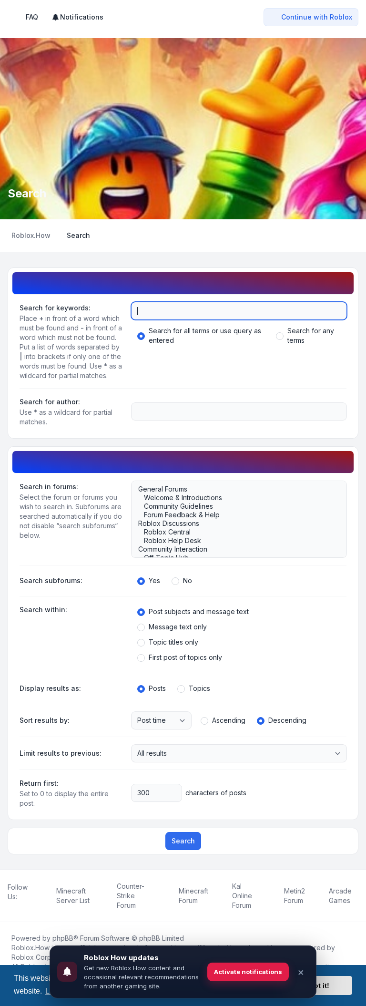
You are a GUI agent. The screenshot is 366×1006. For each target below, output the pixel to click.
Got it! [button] (319, 985)
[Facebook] (9, 907)
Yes (154, 580)
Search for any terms (310, 335)
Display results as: (50, 688)
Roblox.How (30, 948)
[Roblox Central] (234, 532)
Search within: (43, 610)
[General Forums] (234, 489)
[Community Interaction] (234, 549)
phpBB (62, 938)
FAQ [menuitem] (32, 17)
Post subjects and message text (199, 611)
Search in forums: (49, 486)
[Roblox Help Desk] (234, 540)
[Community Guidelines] (234, 506)
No (187, 580)
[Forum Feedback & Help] (234, 515)
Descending (287, 720)
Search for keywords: (55, 308)
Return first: (39, 783)
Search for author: (50, 402)
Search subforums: (51, 580)
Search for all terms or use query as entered (205, 335)
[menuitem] (77, 17)
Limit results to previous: (61, 753)
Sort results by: (45, 720)
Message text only (178, 627)
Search (183, 841)
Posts (157, 688)
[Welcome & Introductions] (234, 497)
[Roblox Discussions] (234, 523)
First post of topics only (185, 657)
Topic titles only (173, 642)
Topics (199, 688)
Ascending (228, 720)
